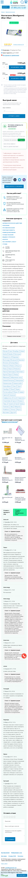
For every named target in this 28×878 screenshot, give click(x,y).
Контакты (20, 856)
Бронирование (5, 852)
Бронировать (22, 875)
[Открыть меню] (2, 2)
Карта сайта (4, 863)
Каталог (5, 7)
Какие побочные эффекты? (9, 143)
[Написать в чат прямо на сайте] (15, 179)
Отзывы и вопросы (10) (18, 44)
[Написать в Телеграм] (19, 179)
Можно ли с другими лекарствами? (11, 146)
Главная (3, 12)
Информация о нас (16, 852)
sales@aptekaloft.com (11, 867)
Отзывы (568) (12, 856)
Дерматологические (10, 12)
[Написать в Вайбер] (24, 179)
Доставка (4, 856)
